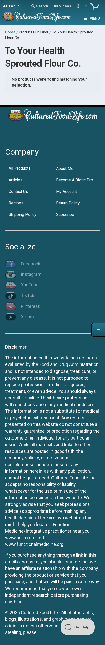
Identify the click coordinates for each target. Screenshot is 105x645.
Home (10, 32)
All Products (20, 168)
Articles (15, 180)
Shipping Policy (22, 214)
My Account (66, 191)
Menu (94, 18)
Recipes (16, 203)
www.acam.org (20, 537)
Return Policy (68, 203)
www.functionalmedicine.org (34, 544)
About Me (64, 168)
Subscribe (65, 214)
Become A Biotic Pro (74, 180)
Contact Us (18, 191)
